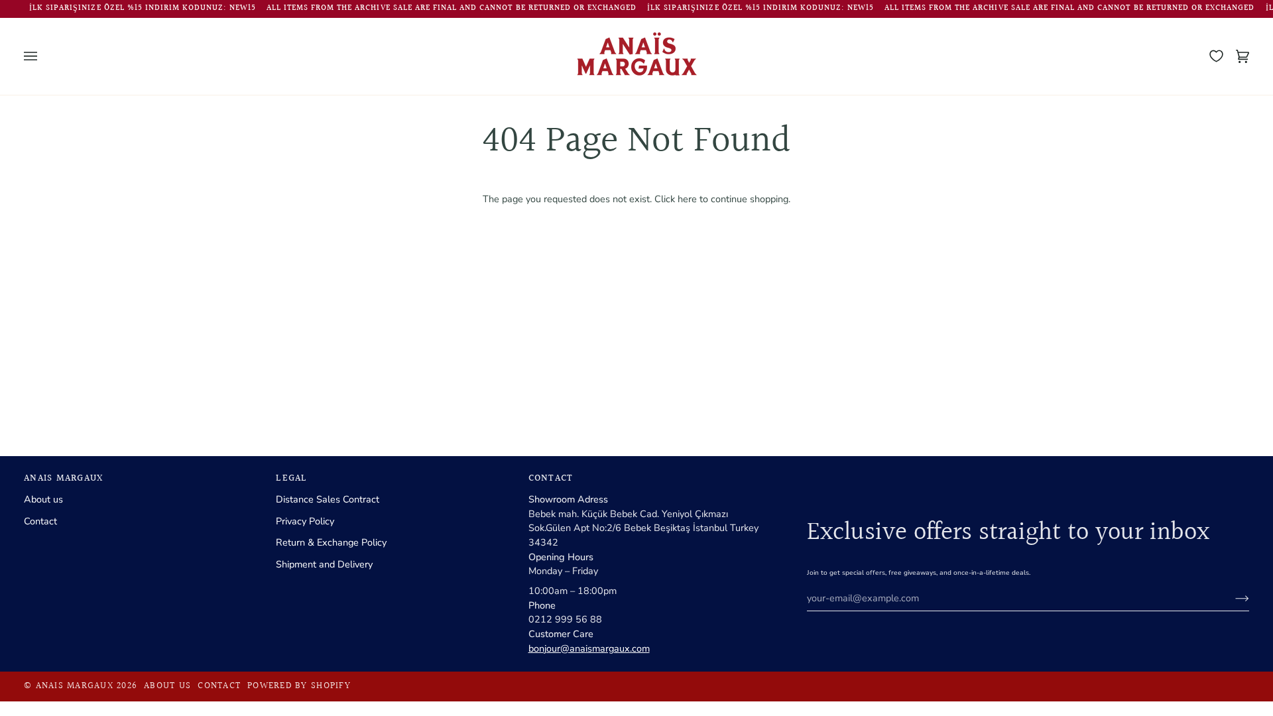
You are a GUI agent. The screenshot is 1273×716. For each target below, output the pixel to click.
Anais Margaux (74, 686)
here (687, 199)
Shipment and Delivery (324, 564)
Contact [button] (551, 479)
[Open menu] (44, 56)
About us (43, 499)
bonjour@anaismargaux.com (589, 648)
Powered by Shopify (299, 686)
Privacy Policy (305, 521)
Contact (40, 521)
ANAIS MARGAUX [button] (63, 479)
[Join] (1231, 598)
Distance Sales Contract (327, 499)
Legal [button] (291, 479)
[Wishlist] (1216, 56)
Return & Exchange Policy (331, 542)
